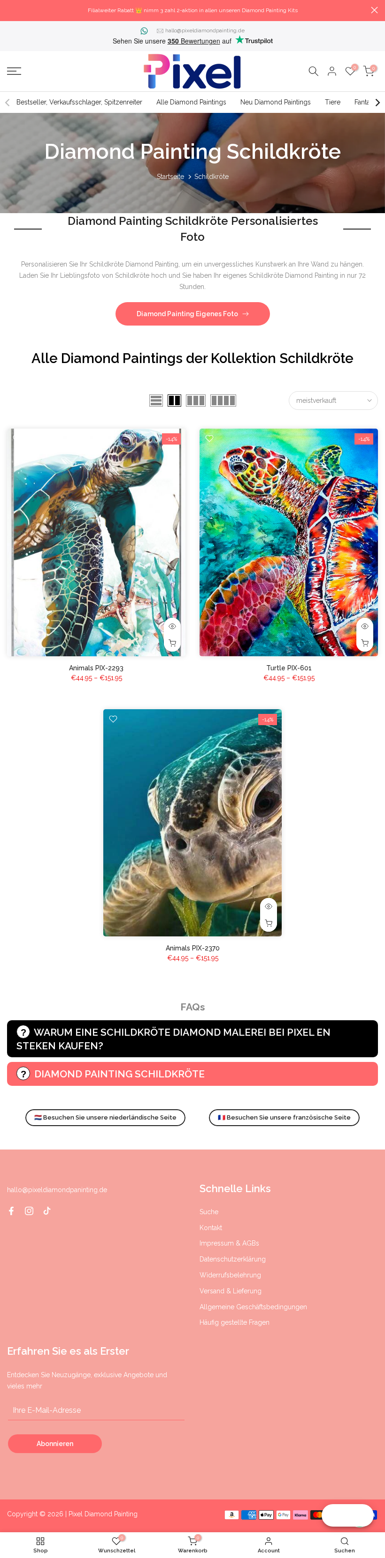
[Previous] (8, 102)
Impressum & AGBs (229, 1243)
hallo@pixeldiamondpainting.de (205, 30)
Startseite (170, 176)
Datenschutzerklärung (233, 1259)
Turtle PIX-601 (289, 668)
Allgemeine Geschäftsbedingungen (253, 1307)
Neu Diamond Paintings (275, 102)
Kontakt (211, 1228)
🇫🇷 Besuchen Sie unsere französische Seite (284, 1117)
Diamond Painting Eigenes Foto (187, 314)
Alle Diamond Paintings (191, 102)
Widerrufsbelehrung (230, 1275)
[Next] (377, 102)
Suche (209, 1212)
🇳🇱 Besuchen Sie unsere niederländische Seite (105, 1117)
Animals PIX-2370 (193, 948)
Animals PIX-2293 (96, 668)
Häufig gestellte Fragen (235, 1322)
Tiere (332, 102)
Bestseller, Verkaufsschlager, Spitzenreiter (79, 102)
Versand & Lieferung (231, 1291)
